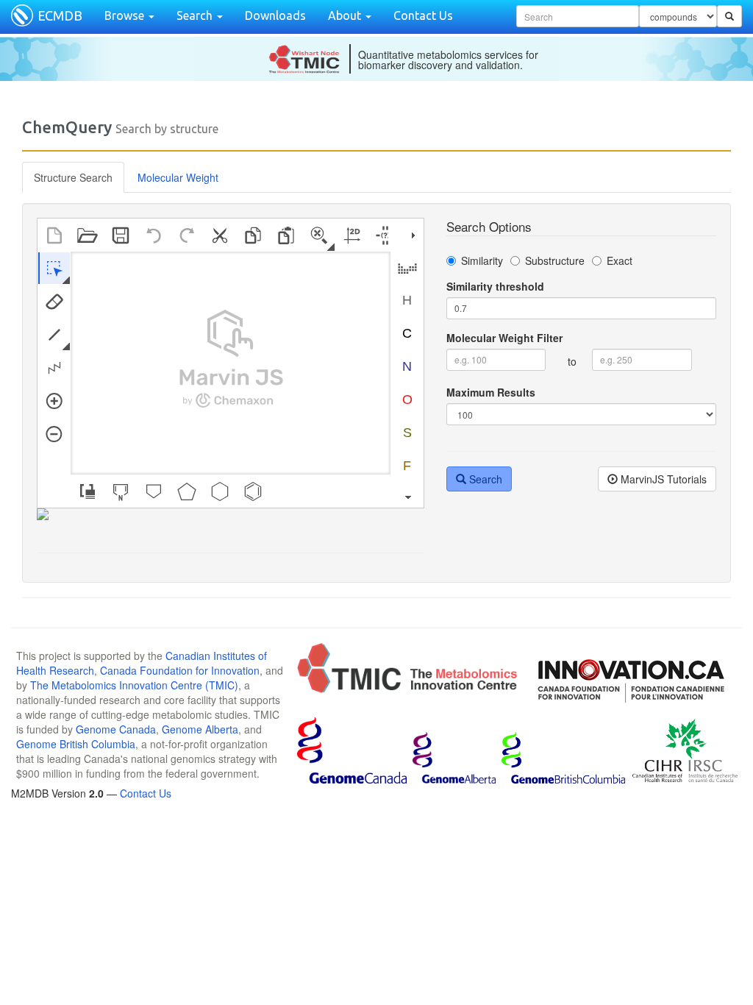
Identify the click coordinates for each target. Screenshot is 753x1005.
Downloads (275, 15)
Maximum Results (490, 392)
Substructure (555, 260)
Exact (619, 260)
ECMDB (60, 15)
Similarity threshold (495, 286)
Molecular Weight (178, 177)
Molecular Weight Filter (504, 337)
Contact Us (423, 15)
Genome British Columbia (75, 743)
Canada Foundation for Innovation (180, 670)
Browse (125, 15)
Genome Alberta (200, 729)
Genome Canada (116, 729)
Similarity (482, 260)
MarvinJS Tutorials (662, 479)
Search (195, 15)
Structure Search (73, 177)
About (346, 15)
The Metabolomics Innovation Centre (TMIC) (134, 685)
